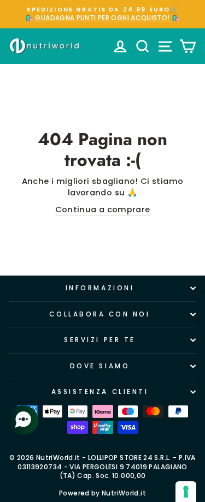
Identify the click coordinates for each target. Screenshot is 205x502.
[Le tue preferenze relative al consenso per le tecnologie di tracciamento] (185, 491)
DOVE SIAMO (100, 366)
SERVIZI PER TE (99, 340)
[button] (24, 420)
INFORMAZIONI (100, 288)
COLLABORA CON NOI (99, 314)
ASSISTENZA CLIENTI (100, 391)
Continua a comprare (102, 209)
